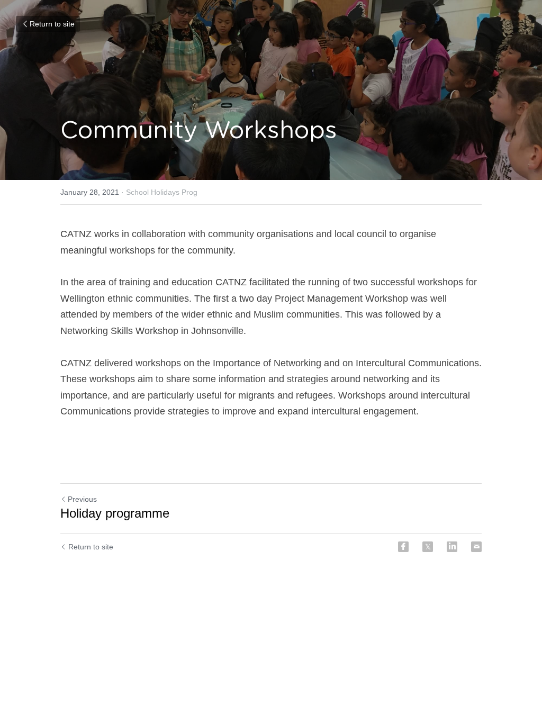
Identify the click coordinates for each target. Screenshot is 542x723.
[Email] (476, 546)
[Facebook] (403, 546)
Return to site (52, 24)
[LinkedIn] (452, 546)
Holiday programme (114, 513)
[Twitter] (427, 546)
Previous (82, 499)
